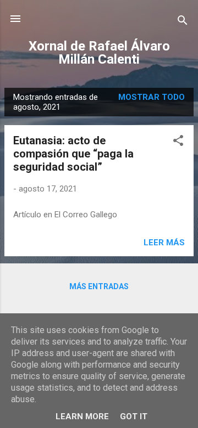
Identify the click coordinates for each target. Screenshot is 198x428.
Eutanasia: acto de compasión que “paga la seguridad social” (73, 153)
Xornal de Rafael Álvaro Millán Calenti (99, 52)
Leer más (164, 242)
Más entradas (99, 286)
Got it (133, 416)
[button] (178, 142)
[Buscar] (182, 22)
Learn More (82, 416)
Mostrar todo (151, 97)
